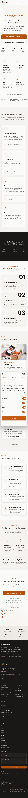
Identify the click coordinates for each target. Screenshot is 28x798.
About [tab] (23, 377)
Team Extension (19, 696)
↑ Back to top (14, 794)
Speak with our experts (13, 36)
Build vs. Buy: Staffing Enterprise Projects (11, 649)
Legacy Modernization (20, 688)
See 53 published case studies (14, 42)
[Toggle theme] (19, 2)
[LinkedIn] (2, 678)
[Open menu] (25, 2)
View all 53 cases (13, 444)
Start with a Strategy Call (13, 593)
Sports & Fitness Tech (6, 712)
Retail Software (5, 701)
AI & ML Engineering (6, 692)
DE (22, 2)
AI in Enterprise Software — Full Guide (10, 647)
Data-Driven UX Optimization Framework (11, 656)
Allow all (14, 418)
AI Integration (18, 685)
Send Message (14, 767)
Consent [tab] (5, 377)
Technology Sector (5, 710)
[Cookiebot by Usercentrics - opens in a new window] (20, 374)
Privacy (3, 738)
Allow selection (14, 423)
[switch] (24, 403)
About (2, 723)
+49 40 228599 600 (6, 773)
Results (3, 725)
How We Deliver (5, 732)
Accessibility (4, 745)
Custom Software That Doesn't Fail (9, 651)
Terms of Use (4, 743)
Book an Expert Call (16, 773)
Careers (3, 730)
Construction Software (6, 708)
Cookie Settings (5, 747)
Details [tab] (14, 377)
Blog (2, 728)
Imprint (3, 740)
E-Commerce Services (6, 689)
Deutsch (4, 791)
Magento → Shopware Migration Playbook (11, 653)
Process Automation (20, 694)
